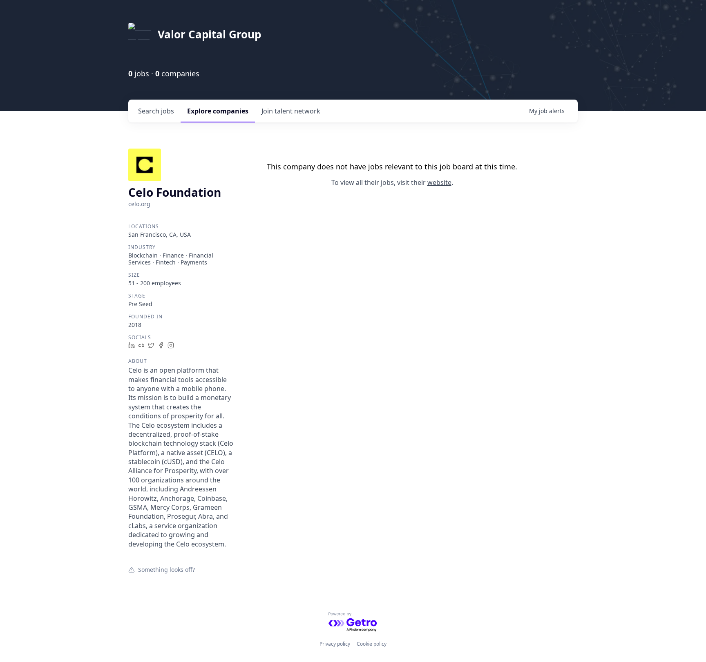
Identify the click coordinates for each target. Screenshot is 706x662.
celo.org (139, 203)
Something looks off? (166, 569)
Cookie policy (372, 643)
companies (217, 111)
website (439, 182)
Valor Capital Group (209, 34)
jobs (156, 111)
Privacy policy (334, 643)
